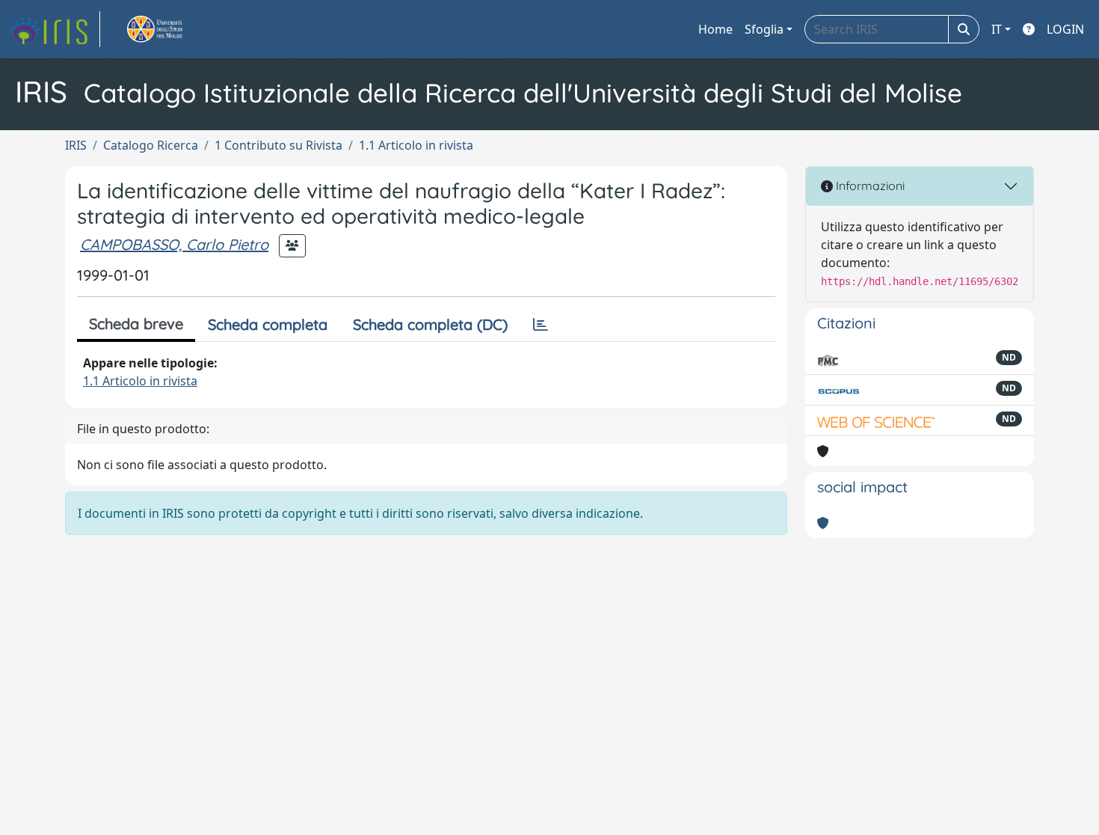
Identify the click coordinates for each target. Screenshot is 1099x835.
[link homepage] (54, 29)
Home (715, 29)
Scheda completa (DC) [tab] (430, 324)
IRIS (76, 145)
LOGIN (1065, 29)
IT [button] (996, 29)
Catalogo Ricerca (150, 145)
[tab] (540, 324)
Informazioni (869, 185)
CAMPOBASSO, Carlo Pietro (174, 244)
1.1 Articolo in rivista (416, 145)
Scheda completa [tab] (267, 324)
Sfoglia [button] (764, 29)
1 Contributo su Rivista (278, 145)
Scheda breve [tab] (136, 323)
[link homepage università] (172, 29)
